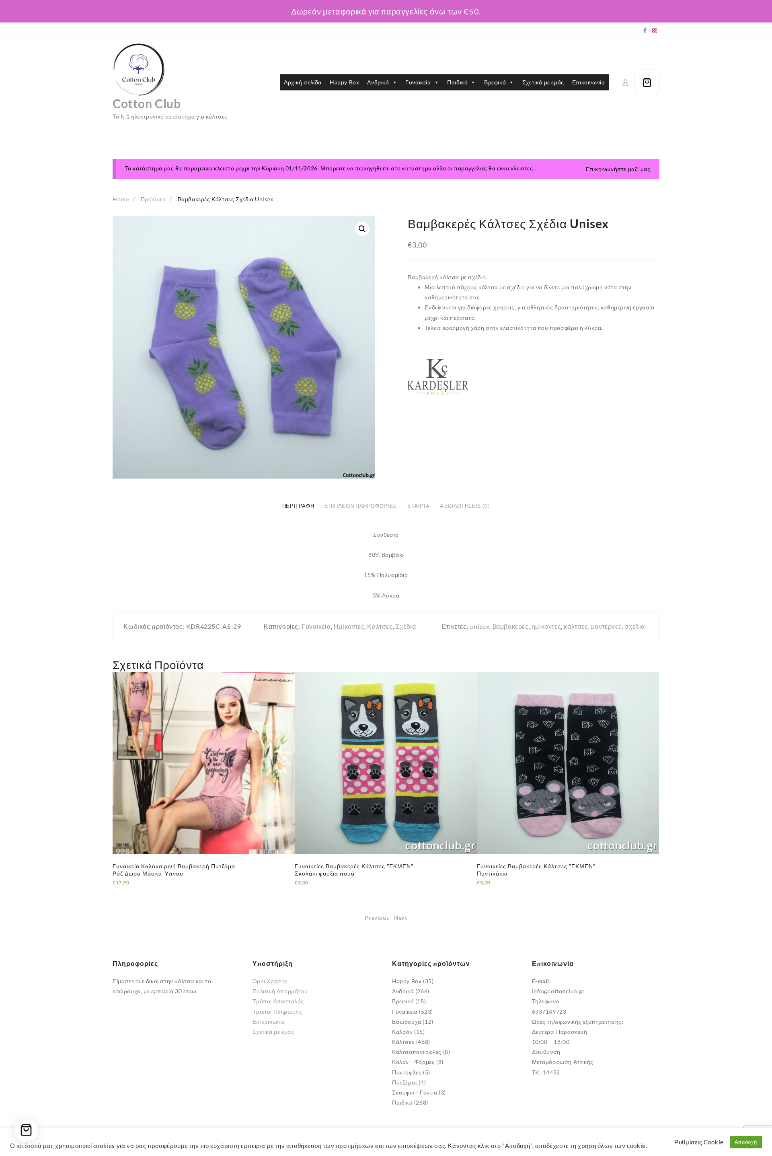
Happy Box (344, 82)
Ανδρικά (378, 82)
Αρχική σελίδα (303, 82)
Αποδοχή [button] (746, 1142)
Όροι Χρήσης (270, 981)
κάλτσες (576, 626)
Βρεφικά (495, 82)
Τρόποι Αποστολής (278, 1001)
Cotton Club (147, 103)
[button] (362, 229)
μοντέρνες (606, 626)
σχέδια (634, 626)
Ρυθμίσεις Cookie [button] (699, 1142)
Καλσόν (402, 1031)
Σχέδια (406, 626)
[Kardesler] (438, 377)
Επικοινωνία (588, 82)
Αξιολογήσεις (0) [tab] (465, 506)
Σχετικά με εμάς (543, 82)
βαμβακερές (511, 626)
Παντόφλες (406, 1072)
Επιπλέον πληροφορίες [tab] (360, 506)
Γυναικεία (418, 82)
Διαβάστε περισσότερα (143, 888)
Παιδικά (457, 82)
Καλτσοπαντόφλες (416, 1051)
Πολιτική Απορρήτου (280, 991)
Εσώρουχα (406, 1021)
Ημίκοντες (349, 626)
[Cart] (647, 82)
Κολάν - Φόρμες (413, 1061)
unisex (480, 626)
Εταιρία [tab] (418, 506)
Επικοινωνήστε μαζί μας (618, 169)
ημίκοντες (546, 626)
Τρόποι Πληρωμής (277, 1011)
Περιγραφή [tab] (298, 506)
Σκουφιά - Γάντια (414, 1092)
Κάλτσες (379, 626)
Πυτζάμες (404, 1082)
